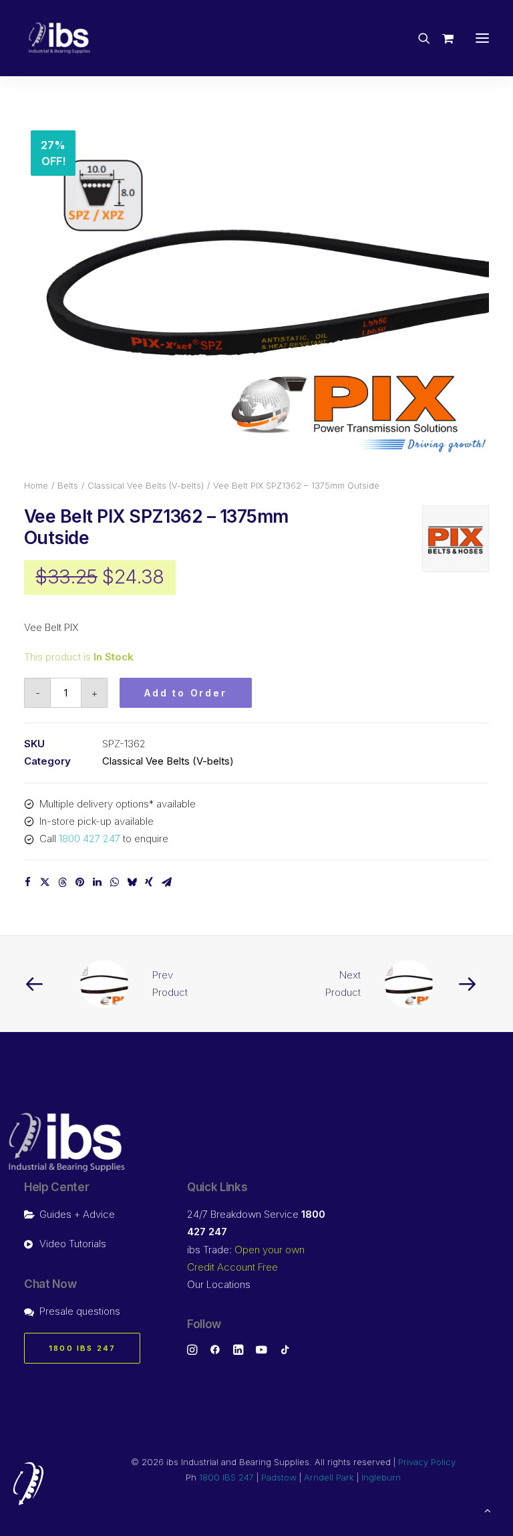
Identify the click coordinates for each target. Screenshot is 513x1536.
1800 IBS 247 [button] (82, 1348)
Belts (67, 485)
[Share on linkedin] (97, 882)
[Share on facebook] (27, 882)
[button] (482, 38)
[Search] (418, 38)
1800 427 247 (89, 838)
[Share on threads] (62, 882)
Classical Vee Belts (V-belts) (146, 485)
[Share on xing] (149, 882)
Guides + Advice (77, 1214)
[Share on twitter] (45, 882)
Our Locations (218, 1284)
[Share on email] (166, 882)
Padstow (279, 1477)
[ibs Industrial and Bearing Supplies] (59, 38)
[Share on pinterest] (79, 882)
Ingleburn (381, 1477)
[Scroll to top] (487, 1509)
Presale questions (79, 1311)
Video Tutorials (72, 1243)
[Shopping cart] (442, 38)
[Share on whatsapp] (114, 882)
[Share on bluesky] (132, 882)
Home (36, 485)
